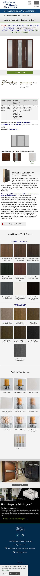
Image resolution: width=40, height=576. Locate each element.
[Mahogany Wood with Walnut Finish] (20, 250)
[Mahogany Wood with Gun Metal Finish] (33, 269)
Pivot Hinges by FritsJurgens (16, 504)
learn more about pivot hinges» (14, 519)
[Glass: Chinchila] (33, 403)
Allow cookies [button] (14, 574)
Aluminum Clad (9, 20)
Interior (24, 20)
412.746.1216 (21, 552)
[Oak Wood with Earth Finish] (33, 314)
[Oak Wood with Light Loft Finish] (6, 314)
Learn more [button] (5, 570)
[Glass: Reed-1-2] (20, 440)
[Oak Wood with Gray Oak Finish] (20, 350)
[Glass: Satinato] (33, 384)
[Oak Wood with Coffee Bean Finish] (20, 332)
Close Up (17, 162)
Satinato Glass (32, 162)
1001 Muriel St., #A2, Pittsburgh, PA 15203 (21, 548)
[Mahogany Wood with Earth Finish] (6, 250)
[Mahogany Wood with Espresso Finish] (6, 269)
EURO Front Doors (10, 15)
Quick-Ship (22, 15)
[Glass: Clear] (6, 384)
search (29, 3)
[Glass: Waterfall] (20, 422)
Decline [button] (5, 574)
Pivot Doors (31, 15)
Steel (18, 20)
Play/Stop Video (20, 485)
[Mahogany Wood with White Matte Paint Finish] (20, 288)
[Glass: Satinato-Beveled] (6, 403)
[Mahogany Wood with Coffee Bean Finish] (33, 250)
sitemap (20, 562)
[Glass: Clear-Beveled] (20, 384)
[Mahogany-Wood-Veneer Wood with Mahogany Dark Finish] (6, 157)
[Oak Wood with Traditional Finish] (20, 314)
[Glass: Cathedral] (20, 403)
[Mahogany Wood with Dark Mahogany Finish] (20, 269)
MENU (36, 5)
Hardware (32, 20)
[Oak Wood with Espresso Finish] (33, 332)
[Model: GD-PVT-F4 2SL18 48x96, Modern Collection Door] (20, 53)
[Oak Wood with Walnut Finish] (6, 332)
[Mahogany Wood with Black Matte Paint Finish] (33, 288)
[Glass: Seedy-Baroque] (33, 422)
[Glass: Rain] (6, 422)
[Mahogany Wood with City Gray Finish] (6, 288)
